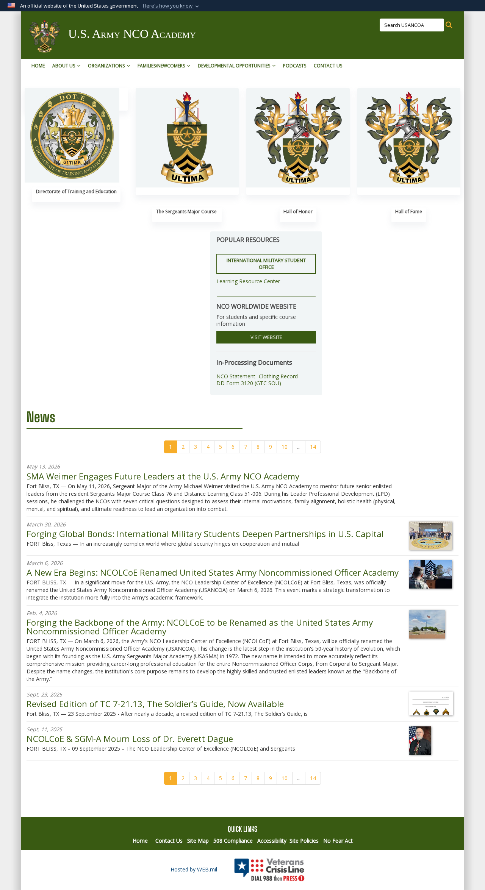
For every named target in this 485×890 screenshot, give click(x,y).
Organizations (106, 65)
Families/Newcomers (161, 65)
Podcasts (294, 65)
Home (38, 65)
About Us (63, 65)
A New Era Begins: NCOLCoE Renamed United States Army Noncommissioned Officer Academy (213, 572)
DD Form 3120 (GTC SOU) (248, 383)
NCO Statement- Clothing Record (257, 376)
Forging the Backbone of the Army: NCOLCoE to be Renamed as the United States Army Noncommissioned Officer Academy (200, 627)
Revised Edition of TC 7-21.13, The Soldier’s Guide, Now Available (155, 704)
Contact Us (328, 65)
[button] (171, 6)
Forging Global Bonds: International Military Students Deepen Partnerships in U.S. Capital (205, 534)
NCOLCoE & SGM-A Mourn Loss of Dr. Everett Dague (130, 739)
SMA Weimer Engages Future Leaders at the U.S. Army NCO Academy (163, 476)
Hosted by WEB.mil (194, 869)
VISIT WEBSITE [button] (266, 337)
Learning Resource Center (248, 281)
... (298, 446)
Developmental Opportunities (234, 65)
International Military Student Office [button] (266, 264)
